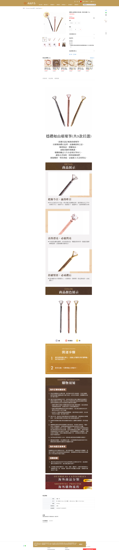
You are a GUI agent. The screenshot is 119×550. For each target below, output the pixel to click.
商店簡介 (48, 547)
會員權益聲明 (67, 549)
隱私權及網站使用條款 (51, 549)
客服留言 (66, 547)
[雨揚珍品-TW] (30, 3)
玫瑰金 (71, 22)
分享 (71, 54)
